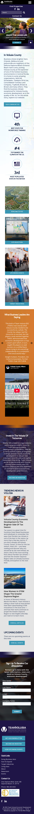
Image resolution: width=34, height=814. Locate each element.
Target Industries (17, 304)
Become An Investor (14, 744)
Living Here (5, 766)
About (3, 769)
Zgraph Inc (14, 811)
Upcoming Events (17, 273)
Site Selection (17, 242)
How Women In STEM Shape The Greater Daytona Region (14, 594)
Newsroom (5, 771)
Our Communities (12, 104)
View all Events (17, 643)
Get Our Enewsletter (13, 738)
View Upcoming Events (13, 749)
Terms (27, 809)
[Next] (31, 342)
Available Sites (17, 211)
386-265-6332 (11, 787)
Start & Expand (6, 762)
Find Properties (16, 6)
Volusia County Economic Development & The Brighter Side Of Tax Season (16, 523)
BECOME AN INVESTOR (17, 478)
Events (3, 774)
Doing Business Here (8, 759)
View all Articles (17, 623)
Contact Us (17, 16)
